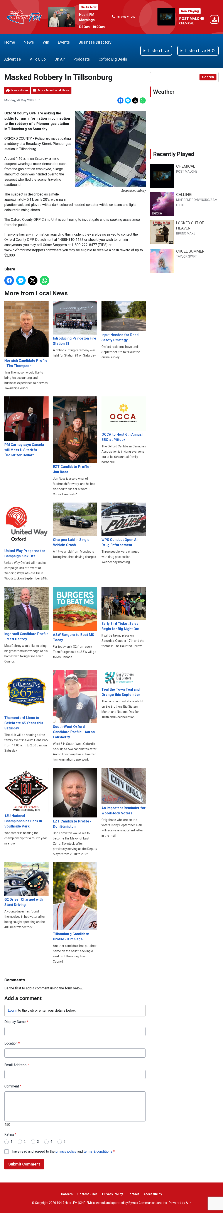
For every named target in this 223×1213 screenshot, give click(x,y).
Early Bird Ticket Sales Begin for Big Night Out (120, 626)
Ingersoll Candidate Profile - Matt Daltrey (26, 636)
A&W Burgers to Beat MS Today (73, 637)
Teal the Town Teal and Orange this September (120, 692)
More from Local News (53, 90)
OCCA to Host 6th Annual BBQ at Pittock (121, 437)
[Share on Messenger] (128, 100)
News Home (19, 90)
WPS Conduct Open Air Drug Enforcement (120, 542)
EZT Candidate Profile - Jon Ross (72, 469)
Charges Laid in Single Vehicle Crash (71, 542)
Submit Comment (24, 1164)
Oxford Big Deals (113, 59)
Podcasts (81, 59)
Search (208, 77)
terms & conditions (98, 1151)
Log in (12, 1010)
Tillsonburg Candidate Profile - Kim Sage (71, 936)
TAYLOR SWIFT (186, 256)
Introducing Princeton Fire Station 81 (74, 341)
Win (46, 42)
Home (9, 42)
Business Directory (95, 42)
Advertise (12, 59)
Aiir (188, 1203)
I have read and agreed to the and (62, 1151)
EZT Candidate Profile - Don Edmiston (72, 824)
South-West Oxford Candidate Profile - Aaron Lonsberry (74, 732)
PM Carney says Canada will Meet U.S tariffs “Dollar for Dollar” (24, 450)
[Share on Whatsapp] (143, 100)
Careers (67, 1194)
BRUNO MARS (186, 233)
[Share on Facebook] (120, 100)
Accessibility (153, 1194)
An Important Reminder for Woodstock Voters (123, 810)
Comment (12, 1086)
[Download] (214, 20)
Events (64, 42)
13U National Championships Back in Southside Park (23, 821)
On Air (59, 59)
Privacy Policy (112, 1194)
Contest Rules (87, 1194)
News (29, 42)
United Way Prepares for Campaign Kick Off (24, 553)
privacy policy (66, 1151)
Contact (133, 1194)
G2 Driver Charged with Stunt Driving (23, 902)
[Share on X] (135, 100)
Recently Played (173, 154)
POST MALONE (191, 19)
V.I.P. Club (38, 59)
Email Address (16, 1065)
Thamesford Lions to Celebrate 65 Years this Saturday (23, 723)
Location (12, 1043)
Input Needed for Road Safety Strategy (120, 337)
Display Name (16, 1022)
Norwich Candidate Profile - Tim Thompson (25, 363)
